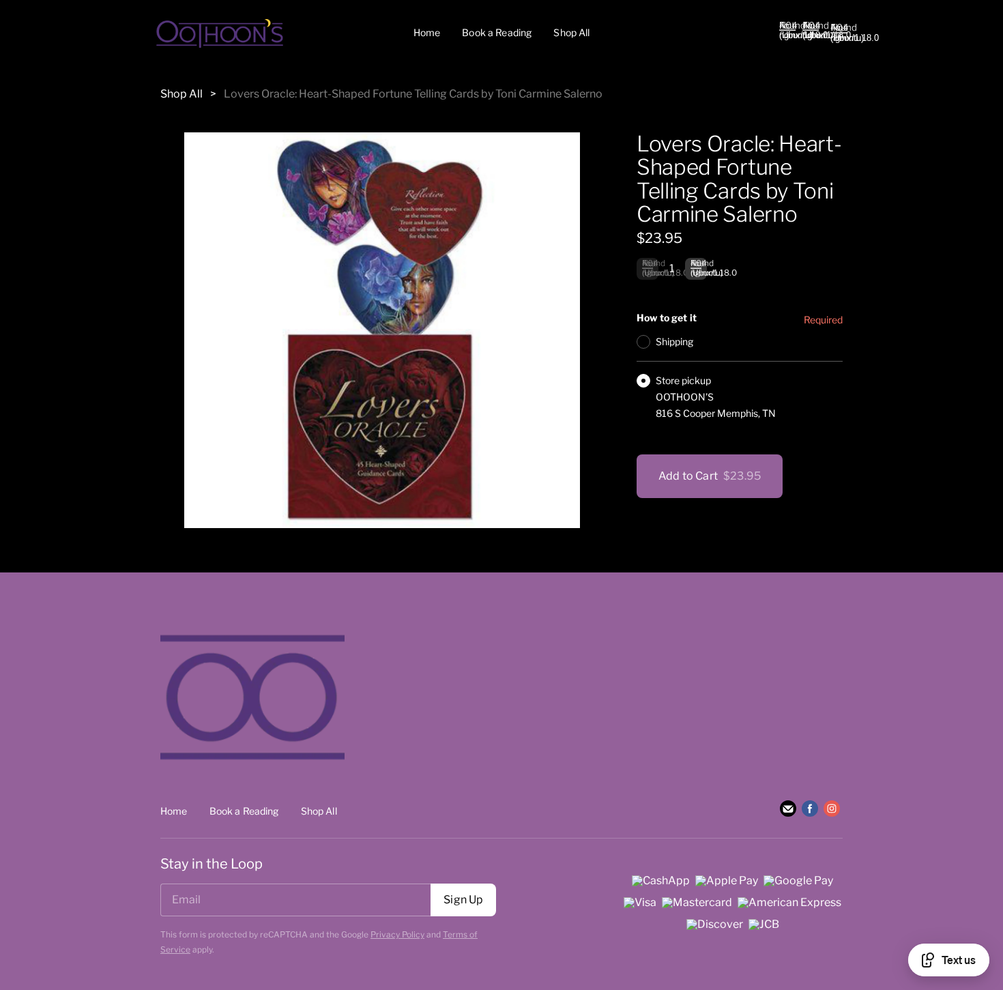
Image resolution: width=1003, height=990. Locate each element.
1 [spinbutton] (671, 268)
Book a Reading (497, 32)
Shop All (571, 32)
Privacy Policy (397, 934)
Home (427, 32)
